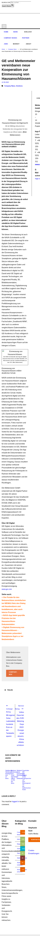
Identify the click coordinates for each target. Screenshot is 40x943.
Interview (19, 839)
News (15, 32)
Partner (25, 38)
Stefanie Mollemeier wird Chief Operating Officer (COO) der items (14, 777)
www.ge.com (7, 589)
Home (6, 32)
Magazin (19, 844)
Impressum (26, 940)
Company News (12, 49)
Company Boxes (10, 38)
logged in (15, 801)
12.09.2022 (5, 82)
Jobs (6, 44)
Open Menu (4, 26)
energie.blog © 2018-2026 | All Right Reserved (16, 938)
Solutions (19, 86)
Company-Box (13, 673)
